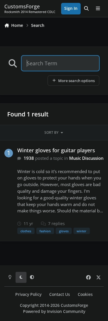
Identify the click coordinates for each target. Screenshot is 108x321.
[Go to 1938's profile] (8, 153)
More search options (76, 80)
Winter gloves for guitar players (56, 150)
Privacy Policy (28, 294)
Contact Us (59, 294)
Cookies (85, 294)
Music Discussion (86, 158)
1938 (29, 158)
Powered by (54, 311)
